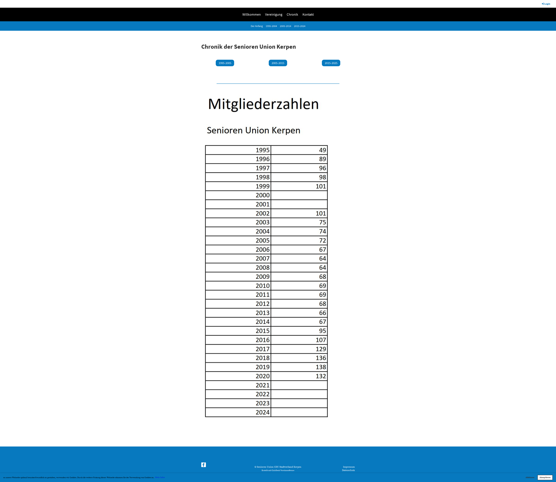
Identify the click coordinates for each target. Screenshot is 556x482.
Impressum (349, 466)
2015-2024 (299, 26)
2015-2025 (331, 63)
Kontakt (308, 14)
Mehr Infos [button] (160, 477)
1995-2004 (271, 26)
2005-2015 (278, 63)
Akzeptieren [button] (545, 477)
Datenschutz (348, 470)
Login (547, 3)
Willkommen (251, 14)
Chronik (292, 14)
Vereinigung (273, 14)
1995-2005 (225, 63)
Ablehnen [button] (529, 477)
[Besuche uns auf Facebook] (203, 466)
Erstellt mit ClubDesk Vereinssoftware (278, 470)
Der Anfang (257, 26)
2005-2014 (285, 26)
